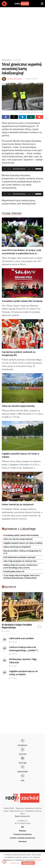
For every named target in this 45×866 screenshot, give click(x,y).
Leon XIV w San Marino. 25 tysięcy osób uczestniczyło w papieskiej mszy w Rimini (21, 252)
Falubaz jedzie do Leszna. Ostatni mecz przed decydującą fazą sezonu (20, 566)
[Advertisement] (22, 32)
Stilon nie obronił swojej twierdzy (18, 406)
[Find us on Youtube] (22, 758)
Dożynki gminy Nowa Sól (13, 571)
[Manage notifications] (4, 862)
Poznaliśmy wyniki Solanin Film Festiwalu (22, 301)
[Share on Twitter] (14, 117)
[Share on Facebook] (6, 117)
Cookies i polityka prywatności (22, 838)
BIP (22, 827)
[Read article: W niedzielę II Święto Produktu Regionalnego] (22, 607)
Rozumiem (28, 863)
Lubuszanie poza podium (21, 638)
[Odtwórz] (5, 169)
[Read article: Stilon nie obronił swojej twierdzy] (22, 388)
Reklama (22, 830)
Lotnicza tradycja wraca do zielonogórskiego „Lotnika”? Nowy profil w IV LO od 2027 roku (25, 649)
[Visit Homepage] (24, 3)
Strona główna (6, 60)
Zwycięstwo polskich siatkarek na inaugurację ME (18, 354)
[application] (22, 168)
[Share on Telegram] (22, 117)
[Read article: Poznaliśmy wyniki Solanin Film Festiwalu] (22, 283)
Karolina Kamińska (14, 79)
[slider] (38, 168)
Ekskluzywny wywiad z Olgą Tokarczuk (22, 661)
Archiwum (22, 841)
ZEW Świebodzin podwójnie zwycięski (19, 557)
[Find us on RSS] (22, 776)
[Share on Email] (39, 117)
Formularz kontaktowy (22, 834)
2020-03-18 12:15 (31, 79)
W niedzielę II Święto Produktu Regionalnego (17, 626)
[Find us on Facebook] (22, 740)
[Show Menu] (42, 3)
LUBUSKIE (17, 60)
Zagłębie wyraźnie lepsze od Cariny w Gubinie (20, 455)
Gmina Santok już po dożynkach (17, 504)
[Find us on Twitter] (22, 749)
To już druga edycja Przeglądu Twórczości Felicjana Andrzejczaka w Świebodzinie (21, 576)
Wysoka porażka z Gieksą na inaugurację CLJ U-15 (22, 552)
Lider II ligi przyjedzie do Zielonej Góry (20, 561)
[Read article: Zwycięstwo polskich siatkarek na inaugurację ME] (22, 334)
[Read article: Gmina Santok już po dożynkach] (22, 486)
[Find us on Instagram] (22, 767)
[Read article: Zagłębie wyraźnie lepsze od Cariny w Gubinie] (22, 435)
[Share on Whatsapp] (31, 117)
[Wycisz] (33, 169)
